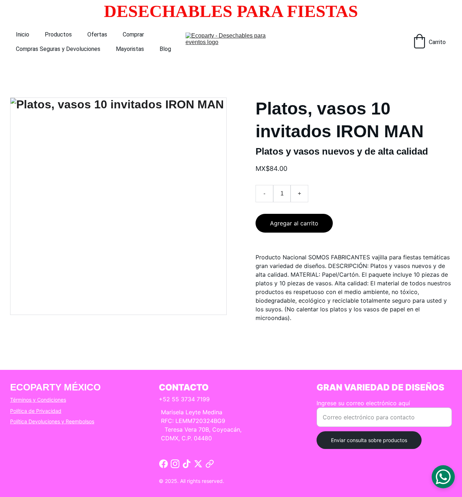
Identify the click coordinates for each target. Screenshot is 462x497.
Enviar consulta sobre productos (369, 440)
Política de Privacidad (35, 411)
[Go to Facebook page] (163, 463)
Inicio (22, 34)
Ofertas (97, 34)
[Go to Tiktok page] (186, 463)
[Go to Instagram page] (175, 463)
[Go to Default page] (209, 463)
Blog (165, 49)
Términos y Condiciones (38, 400)
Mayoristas (130, 49)
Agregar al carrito (294, 223)
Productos (58, 34)
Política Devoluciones (35, 421)
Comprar (133, 34)
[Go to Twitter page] (198, 463)
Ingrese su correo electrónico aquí (363, 403)
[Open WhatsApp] (443, 476)
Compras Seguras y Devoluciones (58, 49)
